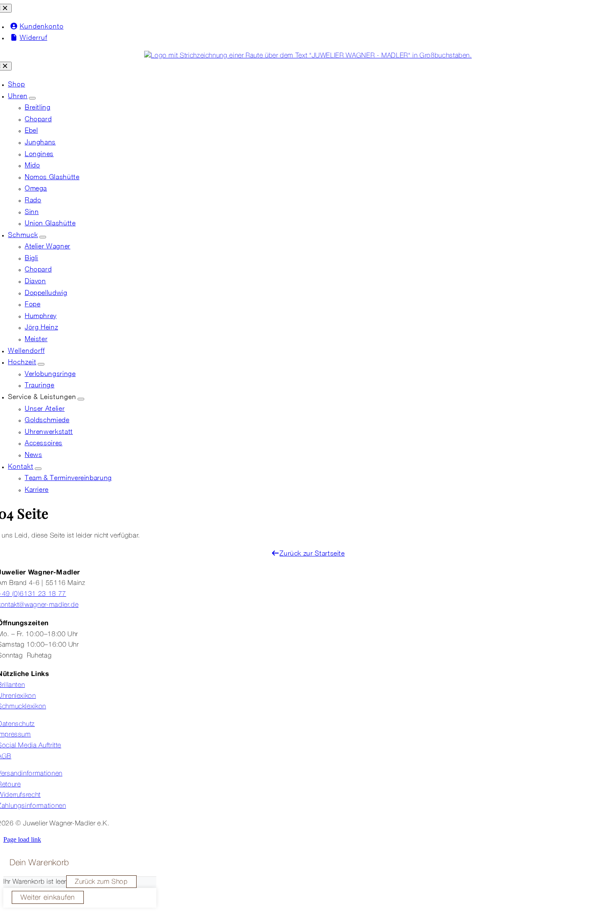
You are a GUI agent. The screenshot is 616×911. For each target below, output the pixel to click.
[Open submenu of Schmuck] (42, 237)
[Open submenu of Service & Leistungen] (81, 399)
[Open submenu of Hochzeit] (41, 364)
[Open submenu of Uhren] (32, 98)
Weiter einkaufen (48, 898)
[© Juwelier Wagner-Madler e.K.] (307, 56)
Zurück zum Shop (101, 882)
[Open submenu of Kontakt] (38, 468)
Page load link (22, 839)
